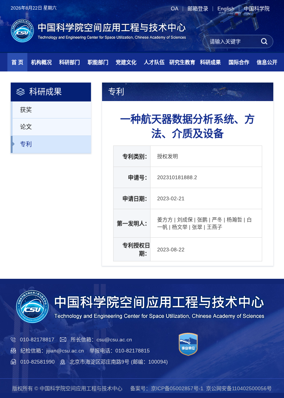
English (225, 8)
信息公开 (267, 62)
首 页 (17, 62)
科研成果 (210, 62)
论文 (26, 127)
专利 (26, 144)
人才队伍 (154, 62)
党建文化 (126, 62)
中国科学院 (257, 8)
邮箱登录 (197, 8)
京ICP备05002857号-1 (177, 388)
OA (174, 8)
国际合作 (239, 62)
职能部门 (98, 62)
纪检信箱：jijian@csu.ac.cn (52, 351)
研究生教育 (182, 62)
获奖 (26, 110)
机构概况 (41, 62)
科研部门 (69, 62)
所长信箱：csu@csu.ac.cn (101, 339)
